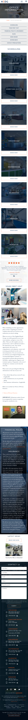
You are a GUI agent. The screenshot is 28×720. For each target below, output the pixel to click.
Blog (14, 34)
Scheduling (14, 25)
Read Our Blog (14, 540)
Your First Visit (14, 28)
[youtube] (15, 689)
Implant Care (6, 706)
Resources (17, 706)
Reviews (22, 706)
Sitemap (19, 713)
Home (8, 20)
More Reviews (14, 280)
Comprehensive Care (12, 704)
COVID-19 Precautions (14, 43)
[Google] (17, 616)
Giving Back (14, 40)
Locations (8, 707)
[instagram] (11, 689)
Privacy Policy (14, 713)
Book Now (19, 707)
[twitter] (19, 689)
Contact (13, 707)
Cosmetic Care (21, 704)
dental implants (21, 697)
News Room (14, 37)
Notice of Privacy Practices (10, 393)
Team (12, 706)
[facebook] (8, 689)
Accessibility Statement (14, 715)
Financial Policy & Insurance (14, 31)
